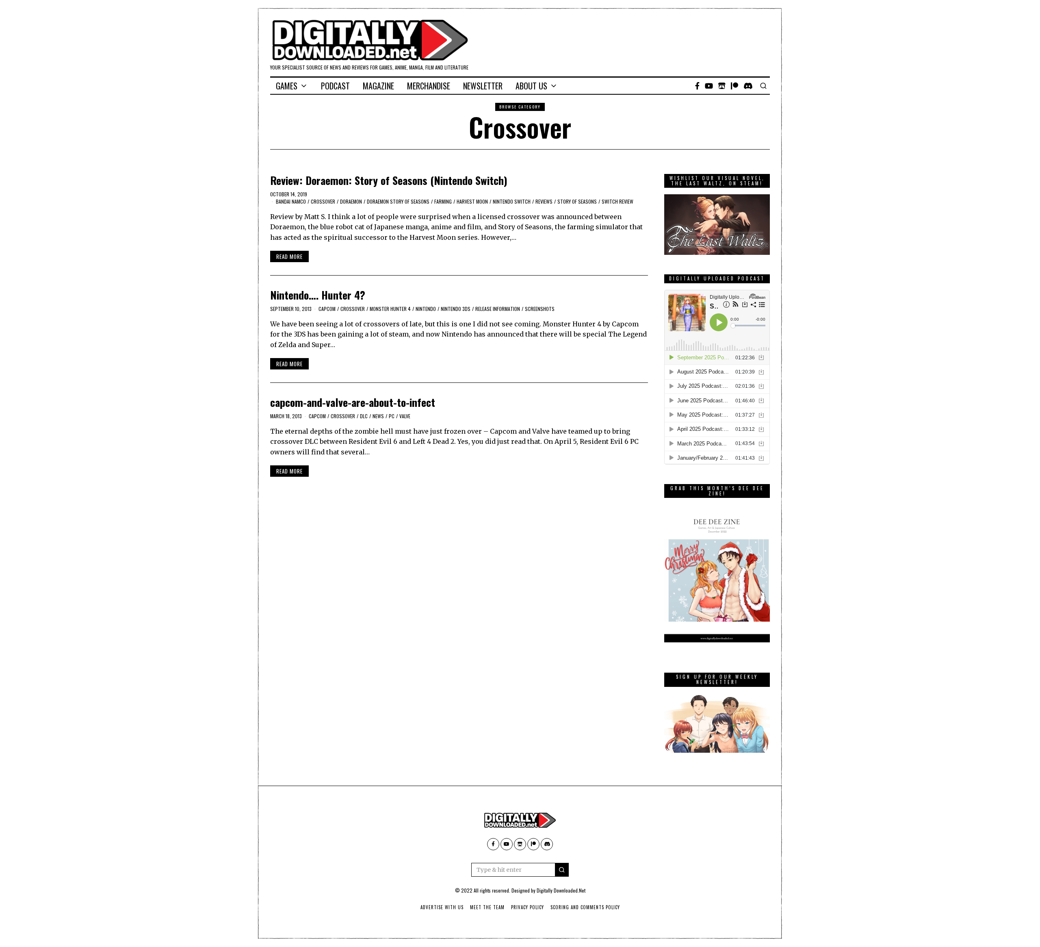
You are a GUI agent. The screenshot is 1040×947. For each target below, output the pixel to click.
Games (286, 86)
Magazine (378, 86)
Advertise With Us (442, 907)
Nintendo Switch (512, 201)
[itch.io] (722, 86)
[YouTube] (709, 86)
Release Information (497, 308)
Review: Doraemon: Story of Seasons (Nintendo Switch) (388, 180)
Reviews (543, 201)
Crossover (323, 201)
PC (391, 416)
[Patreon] (734, 86)
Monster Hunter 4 (390, 308)
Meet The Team (487, 907)
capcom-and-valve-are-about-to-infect (352, 402)
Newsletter (483, 86)
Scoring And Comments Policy (585, 907)
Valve (404, 416)
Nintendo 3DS (455, 308)
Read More (289, 256)
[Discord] (748, 86)
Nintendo (426, 308)
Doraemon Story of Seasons (398, 201)
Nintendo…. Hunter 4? (317, 295)
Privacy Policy (527, 907)
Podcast (335, 86)
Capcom (327, 308)
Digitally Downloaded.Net (561, 890)
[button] (562, 870)
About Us (531, 86)
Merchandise (428, 86)
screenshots (540, 308)
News (378, 416)
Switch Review (617, 201)
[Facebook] (697, 86)
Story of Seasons (577, 201)
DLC (364, 416)
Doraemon (351, 201)
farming (443, 201)
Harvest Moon (472, 201)
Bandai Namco (291, 201)
